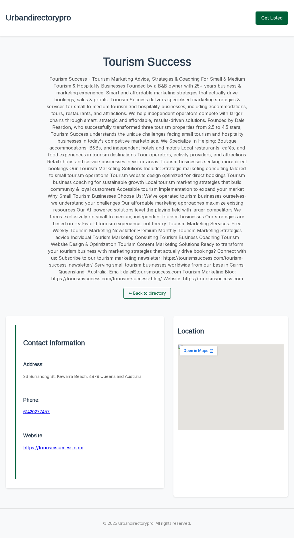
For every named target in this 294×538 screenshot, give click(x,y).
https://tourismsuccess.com (53, 447)
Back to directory (147, 293)
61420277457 (36, 411)
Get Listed (272, 18)
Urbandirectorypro (38, 17)
